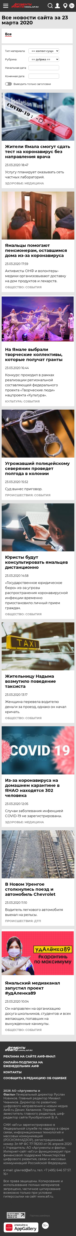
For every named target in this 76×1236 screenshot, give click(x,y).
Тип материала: (15, 51)
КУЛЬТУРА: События (22, 401)
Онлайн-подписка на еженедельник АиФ (23, 1064)
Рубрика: (11, 59)
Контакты (12, 1072)
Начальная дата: (16, 67)
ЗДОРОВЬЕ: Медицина (24, 183)
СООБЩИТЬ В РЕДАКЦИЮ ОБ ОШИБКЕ (34, 1078)
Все (8, 34)
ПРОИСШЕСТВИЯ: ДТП (23, 921)
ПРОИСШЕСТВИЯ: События (27, 495)
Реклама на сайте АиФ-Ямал (29, 1056)
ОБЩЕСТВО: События (23, 287)
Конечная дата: (15, 76)
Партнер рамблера (40, 1215)
